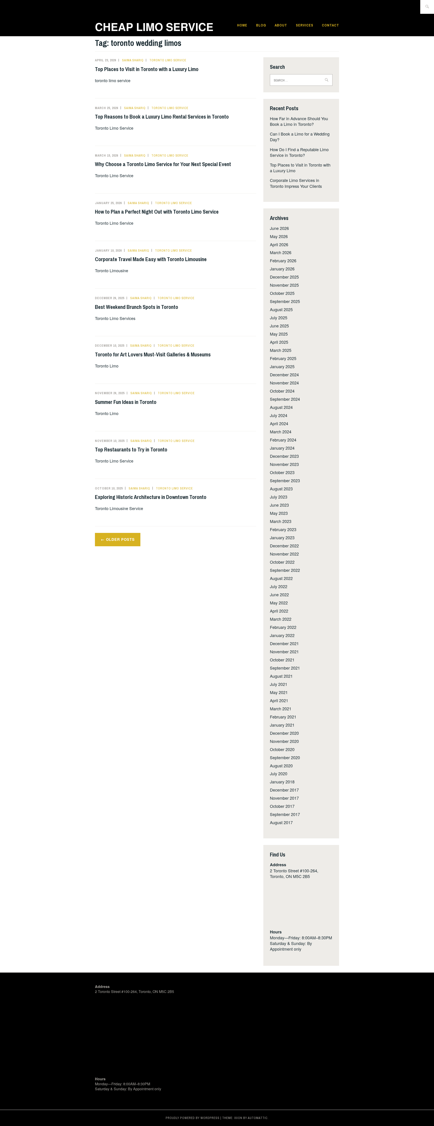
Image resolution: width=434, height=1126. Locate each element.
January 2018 (282, 782)
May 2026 (279, 236)
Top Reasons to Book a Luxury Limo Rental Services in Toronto (162, 116)
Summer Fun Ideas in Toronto (125, 402)
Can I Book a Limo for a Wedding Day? (300, 136)
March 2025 (280, 350)
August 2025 (281, 309)
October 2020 (282, 749)
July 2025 (278, 317)
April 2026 (279, 244)
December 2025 (284, 277)
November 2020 (284, 741)
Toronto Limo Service (167, 60)
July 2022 (278, 586)
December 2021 (284, 643)
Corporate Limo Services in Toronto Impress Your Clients (296, 183)
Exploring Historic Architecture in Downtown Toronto (150, 497)
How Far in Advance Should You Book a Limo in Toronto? (299, 121)
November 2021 (284, 651)
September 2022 (285, 570)
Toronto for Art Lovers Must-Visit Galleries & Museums (153, 354)
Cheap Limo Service (154, 26)
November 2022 (284, 554)
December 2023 (284, 456)
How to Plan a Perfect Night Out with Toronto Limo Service (157, 211)
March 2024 (280, 431)
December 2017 (284, 790)
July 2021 (278, 684)
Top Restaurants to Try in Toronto (131, 449)
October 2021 (282, 660)
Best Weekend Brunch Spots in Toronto (136, 306)
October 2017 (282, 806)
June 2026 (279, 228)
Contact (330, 25)
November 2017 (284, 798)
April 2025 (279, 342)
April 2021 (279, 700)
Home (242, 25)
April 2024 (279, 423)
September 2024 (285, 399)
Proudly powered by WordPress (192, 1118)
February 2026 (283, 260)
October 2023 (282, 472)
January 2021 (282, 725)
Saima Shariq (133, 60)
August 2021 (281, 676)
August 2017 (281, 822)
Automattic (258, 1118)
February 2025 (283, 358)
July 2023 (278, 497)
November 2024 (284, 383)
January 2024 (282, 448)
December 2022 (284, 546)
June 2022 (279, 594)
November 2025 (284, 285)
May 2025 (279, 334)
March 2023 (280, 521)
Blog (261, 25)
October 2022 (282, 562)
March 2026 (280, 252)
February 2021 (283, 717)
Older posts (120, 539)
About (281, 25)
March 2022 (280, 619)
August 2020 (281, 765)
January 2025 (282, 366)
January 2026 (282, 269)
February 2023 (283, 529)
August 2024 (281, 407)
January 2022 (282, 635)
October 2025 (282, 293)
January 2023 (282, 537)
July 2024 (278, 415)
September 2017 (285, 814)
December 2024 (284, 374)
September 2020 (285, 757)
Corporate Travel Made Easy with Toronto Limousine (151, 259)
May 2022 (279, 603)
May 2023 (279, 513)
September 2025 (285, 301)
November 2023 (284, 464)
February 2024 (283, 440)
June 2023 (279, 505)
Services (304, 25)
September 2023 (285, 480)
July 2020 (278, 773)
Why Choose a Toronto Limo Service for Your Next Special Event (163, 164)
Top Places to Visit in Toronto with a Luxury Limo (146, 69)
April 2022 (279, 611)
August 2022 (281, 578)
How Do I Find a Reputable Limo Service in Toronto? (299, 152)
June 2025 (279, 326)
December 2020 (284, 733)
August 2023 (281, 488)
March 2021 (280, 708)
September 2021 (285, 668)
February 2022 (283, 627)
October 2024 (282, 391)
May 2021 (279, 692)
